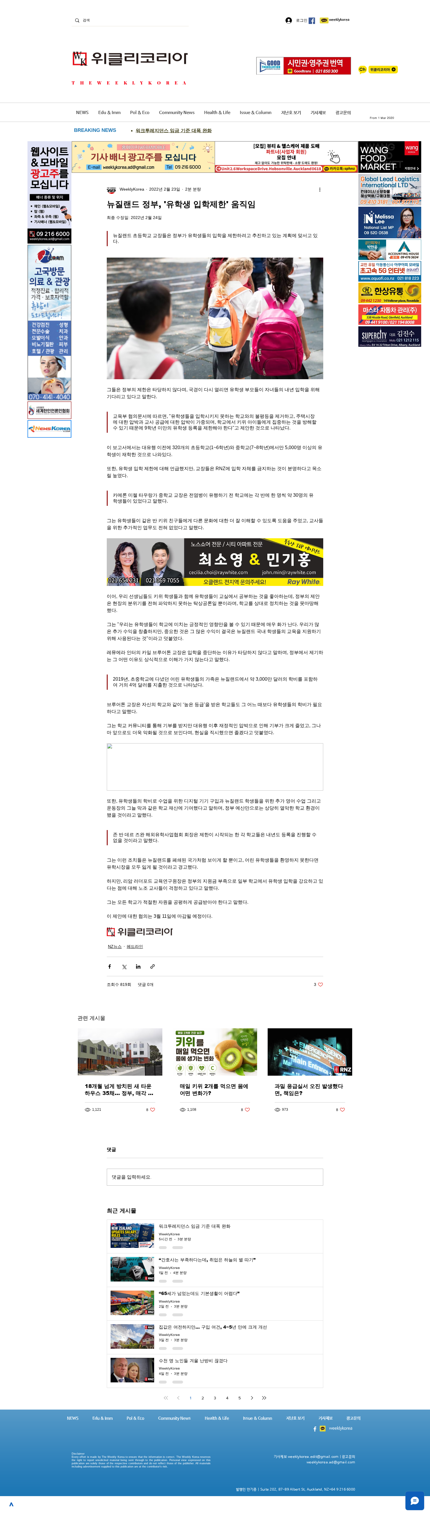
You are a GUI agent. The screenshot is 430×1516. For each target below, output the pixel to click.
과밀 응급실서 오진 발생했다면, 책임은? (309, 1089)
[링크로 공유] (152, 966)
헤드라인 (135, 946)
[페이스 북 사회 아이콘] (312, 21)
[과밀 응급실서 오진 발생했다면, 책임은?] (310, 1052)
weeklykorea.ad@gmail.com (331, 1462)
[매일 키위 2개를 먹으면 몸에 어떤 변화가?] (215, 1052)
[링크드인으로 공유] (138, 966)
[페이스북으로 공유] (109, 966)
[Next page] (252, 1398)
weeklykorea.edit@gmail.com (313, 1457)
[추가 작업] (319, 189)
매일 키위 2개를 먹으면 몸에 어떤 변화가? (214, 1089)
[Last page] (264, 1398)
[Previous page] (178, 1398)
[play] (409, 276)
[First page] (166, 1398)
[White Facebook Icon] (315, 1429)
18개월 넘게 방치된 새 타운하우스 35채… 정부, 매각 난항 (119, 1090)
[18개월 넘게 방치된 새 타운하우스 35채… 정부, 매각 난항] (120, 1052)
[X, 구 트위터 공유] (124, 966)
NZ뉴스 (115, 946)
